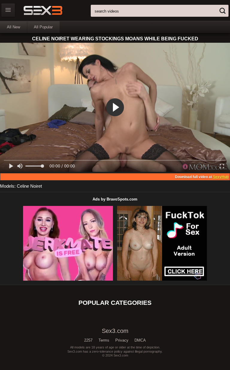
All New (13, 27)
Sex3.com (53, 10)
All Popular (43, 27)
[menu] (8, 10)
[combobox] (160, 11)
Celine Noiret (29, 186)
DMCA (140, 340)
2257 (88, 340)
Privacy (121, 340)
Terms (104, 340)
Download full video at (202, 177)
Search (223, 11)
